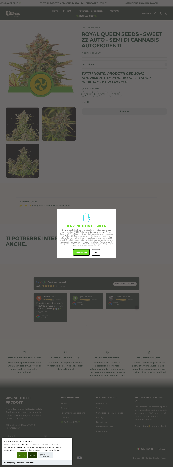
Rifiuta (32, 455)
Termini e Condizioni (25, 463)
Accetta (22, 455)
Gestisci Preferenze (44, 455)
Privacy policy (9, 463)
